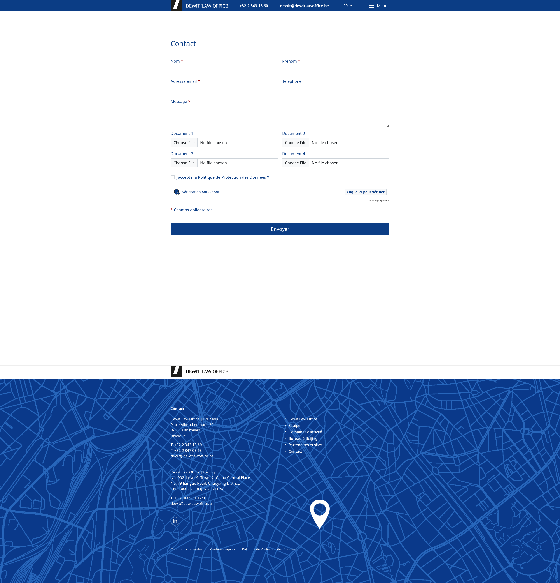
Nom (177, 61)
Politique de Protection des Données (232, 177)
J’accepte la (223, 177)
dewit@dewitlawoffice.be (304, 5)
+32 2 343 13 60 (254, 5)
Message (180, 101)
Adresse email (185, 81)
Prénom (291, 61)
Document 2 (293, 133)
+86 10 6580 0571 (189, 497)
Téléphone (291, 81)
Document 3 (182, 153)
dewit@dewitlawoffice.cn (192, 503)
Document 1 (182, 133)
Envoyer (280, 229)
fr (346, 5)
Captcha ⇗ (379, 200)
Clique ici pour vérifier (366, 191)
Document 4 (293, 153)
